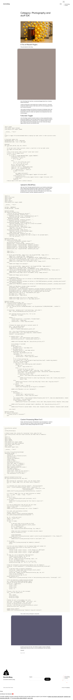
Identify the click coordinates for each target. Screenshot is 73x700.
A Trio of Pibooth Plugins (29, 44)
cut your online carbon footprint (19, 698)
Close (1, 691)
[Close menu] (64, 2)
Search (30, 676)
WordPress (68, 687)
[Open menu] (61, 4)
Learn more (30, 698)
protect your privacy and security (55, 696)
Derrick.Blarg (6, 4)
